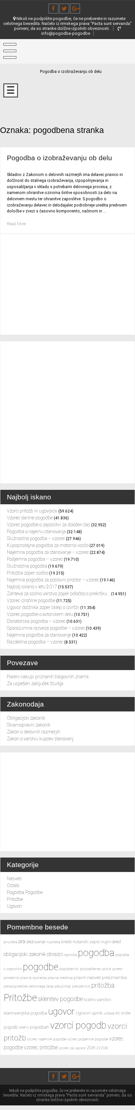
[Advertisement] (67, 412)
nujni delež (111, 941)
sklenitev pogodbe (60, 998)
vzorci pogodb (78, 1025)
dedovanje (35, 941)
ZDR (91, 1047)
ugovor (61, 1011)
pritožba (102, 985)
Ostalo (13, 885)
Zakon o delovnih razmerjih (33, 731)
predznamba (114, 977)
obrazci (55, 954)
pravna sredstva (60, 978)
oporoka (70, 955)
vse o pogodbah (34, 1027)
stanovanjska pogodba (25, 1012)
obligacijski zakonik (25, 954)
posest (117, 969)
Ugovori (14, 906)
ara (21, 941)
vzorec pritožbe (41, 1047)
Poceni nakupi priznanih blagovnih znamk (48, 676)
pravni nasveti (87, 977)
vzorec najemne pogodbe (46, 1039)
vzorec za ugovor (72, 1048)
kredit (66, 941)
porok (106, 969)
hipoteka (53, 942)
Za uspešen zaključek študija (35, 683)
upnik (97, 1012)
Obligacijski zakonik (26, 718)
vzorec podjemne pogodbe (87, 1039)
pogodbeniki (69, 969)
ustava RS (112, 1013)
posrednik (11, 978)
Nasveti (14, 878)
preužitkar (62, 986)
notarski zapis (86, 941)
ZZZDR (102, 1048)
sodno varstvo (97, 999)
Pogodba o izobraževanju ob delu (59, 158)
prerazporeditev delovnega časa (28, 986)
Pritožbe (15, 899)
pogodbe (40, 966)
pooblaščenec (90, 969)
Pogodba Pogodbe (25, 892)
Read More (16, 224)
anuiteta (10, 942)
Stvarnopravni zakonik (28, 725)
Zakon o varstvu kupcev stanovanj (40, 738)
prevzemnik (81, 986)
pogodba (96, 952)
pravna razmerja (33, 978)
